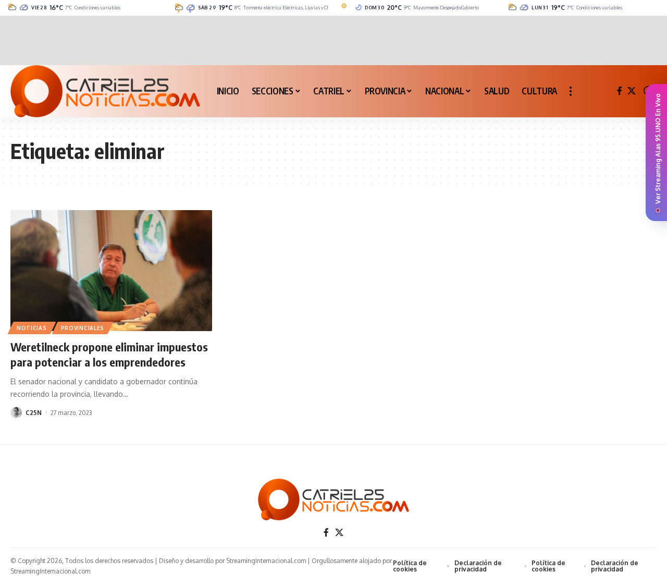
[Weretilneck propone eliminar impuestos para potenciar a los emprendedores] (111, 270)
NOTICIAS (32, 328)
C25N (34, 412)
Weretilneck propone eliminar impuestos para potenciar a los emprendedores (109, 354)
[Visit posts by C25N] (16, 412)
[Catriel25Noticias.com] (105, 91)
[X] (631, 91)
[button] (570, 91)
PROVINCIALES (82, 328)
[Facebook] (619, 91)
